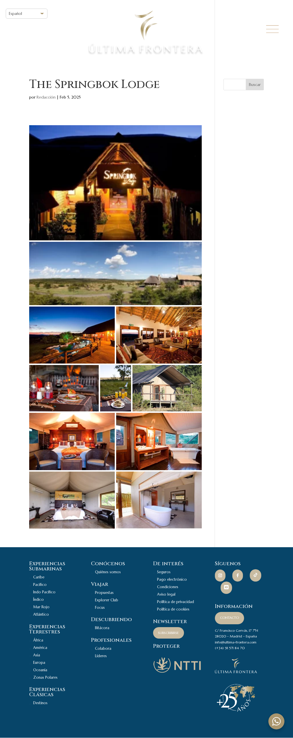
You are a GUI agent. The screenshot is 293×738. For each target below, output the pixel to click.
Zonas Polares (45, 677)
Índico (38, 599)
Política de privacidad (175, 601)
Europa (39, 662)
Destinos (40, 702)
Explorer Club (106, 600)
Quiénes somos (108, 572)
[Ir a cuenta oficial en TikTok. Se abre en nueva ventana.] (255, 575)
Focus (100, 607)
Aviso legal (166, 594)
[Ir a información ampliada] (177, 672)
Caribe (38, 577)
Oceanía (40, 670)
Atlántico (41, 614)
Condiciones (167, 586)
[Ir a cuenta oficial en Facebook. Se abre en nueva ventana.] (237, 576)
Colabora (103, 648)
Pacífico (40, 584)
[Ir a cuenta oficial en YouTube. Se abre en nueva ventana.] (226, 587)
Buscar (255, 84)
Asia (36, 655)
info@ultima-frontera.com (235, 642)
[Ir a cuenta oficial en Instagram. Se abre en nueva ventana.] (220, 576)
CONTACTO (229, 617)
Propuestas (104, 592)
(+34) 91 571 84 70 (230, 648)
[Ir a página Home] (236, 672)
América (40, 647)
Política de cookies (173, 609)
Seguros (164, 572)
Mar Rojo (41, 606)
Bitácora (102, 627)
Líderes (101, 655)
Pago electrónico (172, 579)
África (38, 640)
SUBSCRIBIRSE (168, 633)
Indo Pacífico (44, 592)
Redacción (46, 97)
